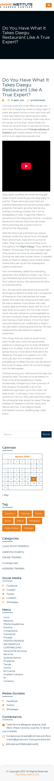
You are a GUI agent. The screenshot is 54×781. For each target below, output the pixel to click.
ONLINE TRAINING (11, 557)
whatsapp (12, 602)
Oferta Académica (13, 624)
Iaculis (8, 521)
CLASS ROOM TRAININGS (15, 546)
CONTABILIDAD (12, 647)
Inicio (6, 617)
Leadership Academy (13, 552)
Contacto (8, 681)
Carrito (7, 667)
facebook (12, 585)
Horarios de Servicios (15, 651)
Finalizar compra (13, 674)
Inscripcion (9, 634)
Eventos (7, 627)
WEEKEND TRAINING (13, 568)
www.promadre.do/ (39, 739)
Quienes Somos (12, 657)
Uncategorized (10, 563)
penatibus (34, 521)
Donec (38, 513)
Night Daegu (27, 246)
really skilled (11, 528)
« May (5, 495)
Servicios (8, 654)
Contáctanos (10, 630)
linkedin (11, 598)
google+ (11, 589)
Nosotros (8, 620)
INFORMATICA (11, 644)
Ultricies (28, 528)
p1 (4, 677)
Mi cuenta (9, 671)
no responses (37, 100)
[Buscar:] (21, 434)
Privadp (7, 637)
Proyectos (8, 661)
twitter (10, 594)
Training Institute (27, 774)
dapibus (25, 513)
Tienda (7, 664)
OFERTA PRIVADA (13, 640)
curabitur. (10, 513)
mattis (20, 521)
